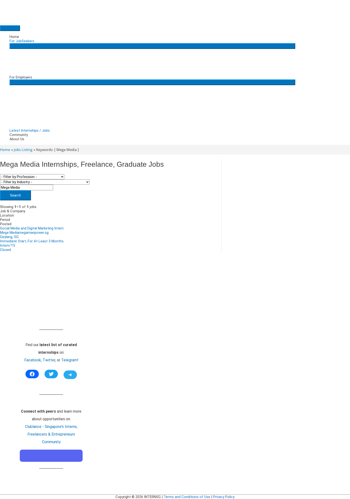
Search (15, 195)
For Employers (21, 77)
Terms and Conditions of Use (187, 497)
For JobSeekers (22, 41)
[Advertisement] (51, 296)
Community (19, 135)
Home (14, 37)
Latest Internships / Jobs (30, 130)
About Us (17, 139)
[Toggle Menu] (152, 46)
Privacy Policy (224, 497)
